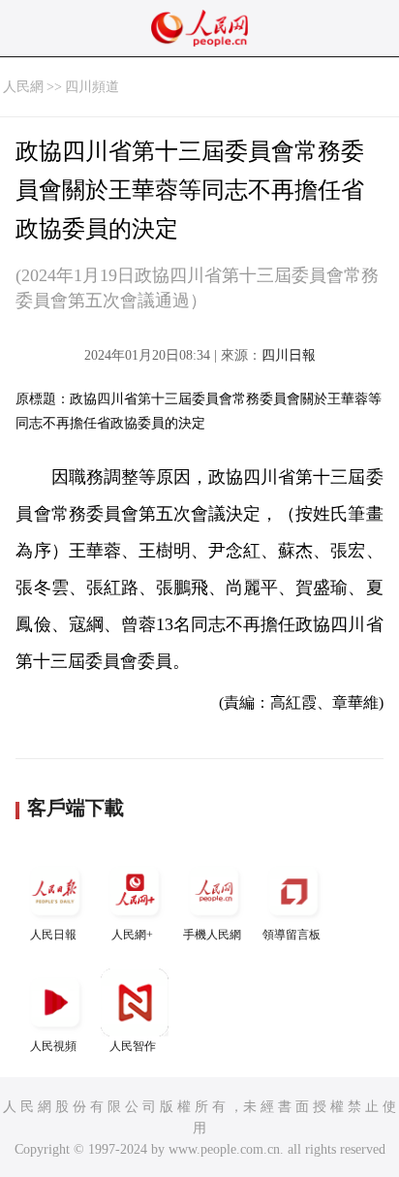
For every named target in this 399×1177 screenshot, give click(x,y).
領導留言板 (291, 934)
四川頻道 (92, 87)
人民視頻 (53, 1046)
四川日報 (288, 355)
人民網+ (132, 934)
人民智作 (132, 1046)
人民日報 (53, 934)
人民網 (23, 87)
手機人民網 (212, 934)
